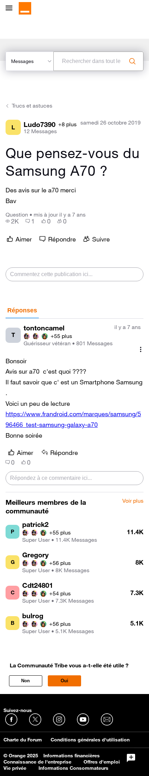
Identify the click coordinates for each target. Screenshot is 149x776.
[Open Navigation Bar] (11, 8)
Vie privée (14, 768)
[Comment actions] (140, 349)
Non (25, 680)
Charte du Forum (22, 740)
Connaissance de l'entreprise (37, 762)
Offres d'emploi (102, 762)
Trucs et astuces (32, 105)
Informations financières (71, 755)
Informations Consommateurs (73, 768)
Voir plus (132, 501)
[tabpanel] (74, 405)
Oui (64, 680)
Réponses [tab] (22, 310)
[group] (12, 221)
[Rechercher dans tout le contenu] (132, 61)
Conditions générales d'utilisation (90, 740)
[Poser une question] (131, 758)
